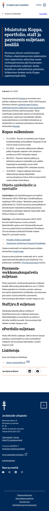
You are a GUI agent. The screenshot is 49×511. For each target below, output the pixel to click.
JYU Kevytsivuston (30, 262)
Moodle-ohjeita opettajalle (18, 239)
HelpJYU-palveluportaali (12, 440)
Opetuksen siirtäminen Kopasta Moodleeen (26, 243)
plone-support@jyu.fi (15, 362)
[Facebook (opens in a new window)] (38, 371)
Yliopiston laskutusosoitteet (13, 449)
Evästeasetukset (8, 460)
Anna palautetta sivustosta (13, 454)
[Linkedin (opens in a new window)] (30, 371)
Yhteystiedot (7, 437)
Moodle (16, 126)
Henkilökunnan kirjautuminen (24, 505)
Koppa (22, 98)
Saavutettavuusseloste (24, 498)
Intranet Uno (24, 502)
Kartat (16, 437)
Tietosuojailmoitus (24, 495)
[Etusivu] (15, 5)
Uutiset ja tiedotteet (13, 14)
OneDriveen (18, 251)
